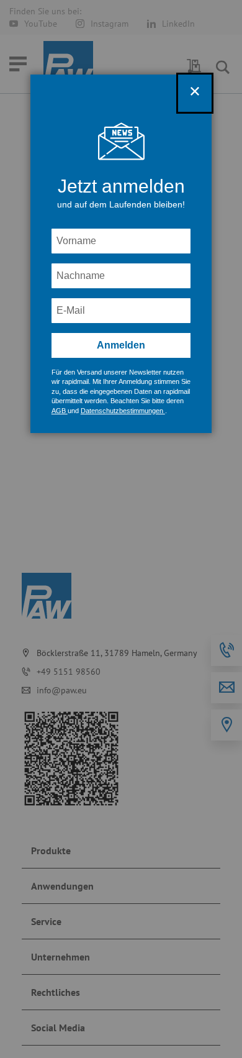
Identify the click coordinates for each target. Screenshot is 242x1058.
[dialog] (121, 529)
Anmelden (121, 345)
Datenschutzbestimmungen (123, 410)
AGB (60, 410)
